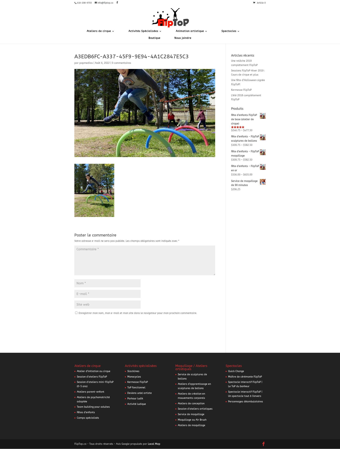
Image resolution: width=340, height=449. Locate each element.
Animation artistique (190, 31)
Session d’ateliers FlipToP (92, 376)
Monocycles (134, 376)
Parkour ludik (135, 398)
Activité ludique (136, 404)
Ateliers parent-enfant (90, 391)
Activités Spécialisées (143, 31)
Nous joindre (182, 38)
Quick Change (236, 371)
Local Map (154, 443)
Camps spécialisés (88, 417)
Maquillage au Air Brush (192, 419)
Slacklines (133, 371)
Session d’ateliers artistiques (195, 408)
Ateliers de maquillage (191, 425)
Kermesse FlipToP (241, 89)
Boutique (154, 38)
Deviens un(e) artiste (139, 393)
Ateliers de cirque (99, 31)
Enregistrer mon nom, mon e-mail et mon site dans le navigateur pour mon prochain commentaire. (138, 313)
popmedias (86, 63)
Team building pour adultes (93, 406)
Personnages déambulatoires (245, 401)
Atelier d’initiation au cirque (93, 371)
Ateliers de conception (191, 403)
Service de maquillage (191, 414)
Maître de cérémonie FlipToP (245, 376)
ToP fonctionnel (136, 387)
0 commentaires (121, 63)
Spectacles (229, 31)
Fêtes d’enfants (86, 412)
